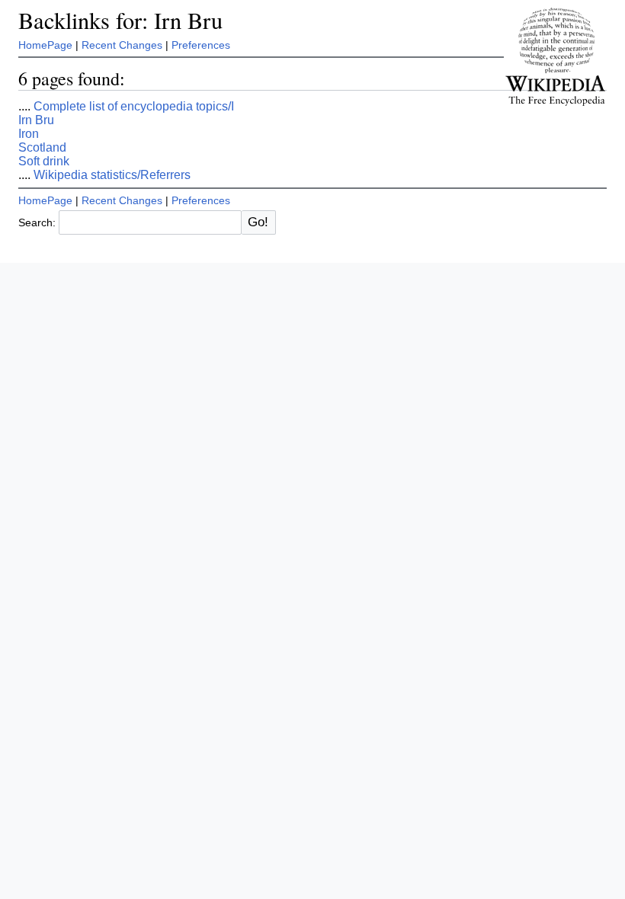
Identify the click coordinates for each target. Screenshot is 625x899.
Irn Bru (36, 120)
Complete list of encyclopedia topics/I (134, 106)
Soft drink (43, 161)
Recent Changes (122, 45)
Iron (28, 133)
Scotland (42, 147)
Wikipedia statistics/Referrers (112, 174)
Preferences (200, 45)
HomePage (45, 45)
